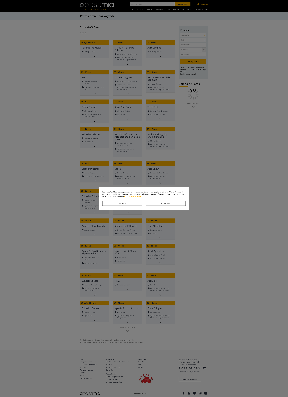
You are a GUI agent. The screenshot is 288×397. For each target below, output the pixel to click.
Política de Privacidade (132, 196)
